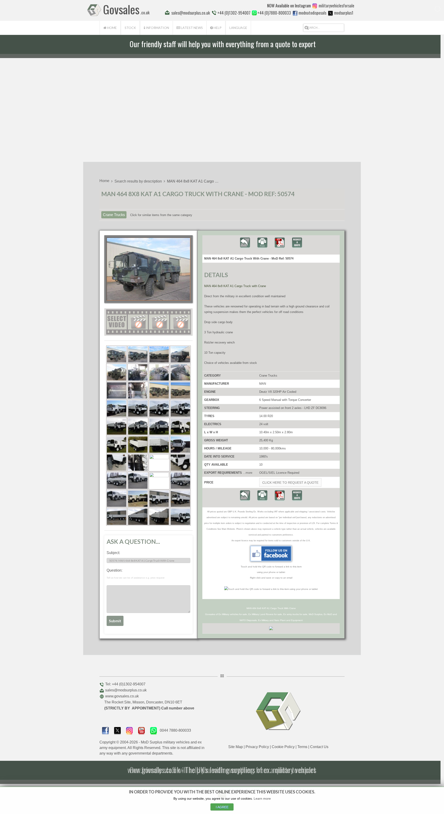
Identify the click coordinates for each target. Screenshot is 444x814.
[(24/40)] (180, 444)
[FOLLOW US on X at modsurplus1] (330, 13)
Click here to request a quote (290, 482)
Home (111, 28)
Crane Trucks (114, 215)
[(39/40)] (159, 517)
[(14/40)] (137, 408)
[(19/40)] (159, 426)
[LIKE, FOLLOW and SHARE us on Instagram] (129, 730)
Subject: (113, 553)
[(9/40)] (116, 390)
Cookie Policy (283, 747)
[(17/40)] (116, 426)
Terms (302, 747)
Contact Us (319, 747)
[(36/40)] (180, 499)
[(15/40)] (159, 408)
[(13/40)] (116, 408)
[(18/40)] (137, 426)
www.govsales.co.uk (122, 696)
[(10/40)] (137, 390)
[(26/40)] (137, 462)
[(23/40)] (159, 444)
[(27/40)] (159, 462)
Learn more (262, 798)
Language (238, 28)
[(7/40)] (159, 372)
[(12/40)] (180, 390)
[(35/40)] (159, 499)
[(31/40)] (159, 480)
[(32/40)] (180, 480)
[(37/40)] (116, 517)
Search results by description (138, 181)
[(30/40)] (137, 480)
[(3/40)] (159, 354)
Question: (135, 573)
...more (247, 472)
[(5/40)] (116, 372)
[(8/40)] (180, 372)
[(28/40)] (180, 462)
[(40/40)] (180, 517)
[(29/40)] (116, 480)
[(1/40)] (116, 354)
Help (217, 28)
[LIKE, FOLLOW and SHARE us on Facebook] (105, 730)
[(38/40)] (137, 517)
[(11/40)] (159, 390)
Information (157, 28)
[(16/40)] (180, 408)
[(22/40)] (137, 444)
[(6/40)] (137, 372)
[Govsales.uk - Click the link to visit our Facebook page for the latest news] (271, 553)
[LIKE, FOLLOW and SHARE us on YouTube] (141, 730)
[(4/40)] (180, 354)
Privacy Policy (257, 747)
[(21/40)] (116, 444)
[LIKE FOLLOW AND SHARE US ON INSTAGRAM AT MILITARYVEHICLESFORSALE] (336, 6)
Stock (130, 28)
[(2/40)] (137, 354)
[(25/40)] (116, 462)
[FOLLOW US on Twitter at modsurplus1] (343, 13)
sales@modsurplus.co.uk (126, 690)
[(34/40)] (137, 499)
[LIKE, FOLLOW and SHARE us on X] (117, 730)
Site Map (235, 747)
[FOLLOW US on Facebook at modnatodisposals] (295, 13)
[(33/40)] (116, 499)
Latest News (191, 28)
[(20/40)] (180, 426)
